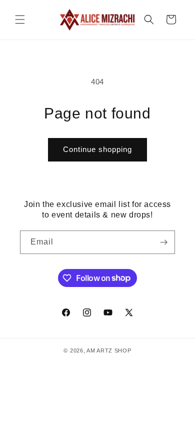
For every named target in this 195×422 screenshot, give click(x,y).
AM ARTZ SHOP (108, 351)
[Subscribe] (163, 242)
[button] (20, 19)
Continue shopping (97, 149)
